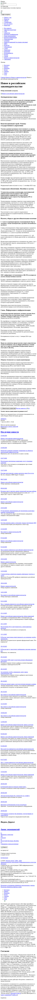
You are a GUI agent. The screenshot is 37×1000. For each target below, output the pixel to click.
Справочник (7, 22)
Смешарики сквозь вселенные (9, 843)
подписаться (4, 857)
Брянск (6, 66)
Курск (6, 70)
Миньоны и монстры (7, 833)
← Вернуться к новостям (8, 408)
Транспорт (7, 50)
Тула (5, 74)
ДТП (5, 31)
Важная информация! (10, 37)
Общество (7, 33)
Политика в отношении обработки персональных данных (18, 885)
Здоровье (6, 40)
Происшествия (8, 39)
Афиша (6, 20)
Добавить (3, 418)
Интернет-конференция (11, 34)
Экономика (7, 59)
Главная (3, 77)
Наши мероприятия (10, 36)
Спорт (6, 48)
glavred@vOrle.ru (16, 993)
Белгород (7, 65)
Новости (6, 19)
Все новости (7, 28)
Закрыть (3, 428)
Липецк (6, 71)
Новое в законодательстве (11, 57)
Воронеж (6, 68)
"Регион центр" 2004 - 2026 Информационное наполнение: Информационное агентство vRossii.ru (18, 862)
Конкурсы (7, 25)
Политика (7, 51)
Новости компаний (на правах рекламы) (16, 42)
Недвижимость (8, 53)
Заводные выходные (10, 29)
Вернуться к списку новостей (9, 426)
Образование (8, 47)
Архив (6, 56)
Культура (6, 45)
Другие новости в (21, 408)
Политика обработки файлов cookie (11, 887)
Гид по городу (8, 23)
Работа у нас (7, 17)
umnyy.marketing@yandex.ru (9, 995)
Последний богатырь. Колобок (10, 840)
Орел (5, 73)
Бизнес (6, 54)
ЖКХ (5, 43)
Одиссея (3, 836)
